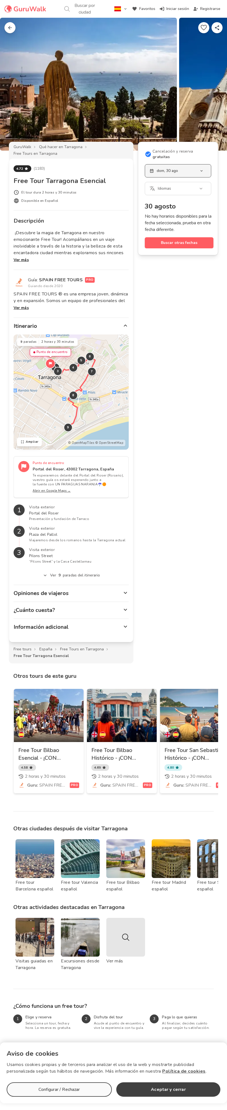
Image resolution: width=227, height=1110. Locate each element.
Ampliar (32, 442)
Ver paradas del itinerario (75, 575)
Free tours (23, 649)
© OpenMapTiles (81, 443)
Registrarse (210, 8)
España (45, 649)
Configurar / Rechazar (59, 1089)
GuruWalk (22, 147)
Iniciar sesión (177, 8)
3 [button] (58, 371)
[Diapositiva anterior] (13, 84)
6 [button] (90, 356)
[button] (50, 364)
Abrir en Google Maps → (52, 491)
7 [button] (92, 371)
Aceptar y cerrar (168, 1089)
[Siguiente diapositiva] (213, 84)
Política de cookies (184, 1071)
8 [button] (73, 395)
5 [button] (81, 360)
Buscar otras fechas (179, 242)
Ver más (21, 259)
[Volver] (10, 27)
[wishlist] (203, 27)
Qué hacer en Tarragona (60, 147)
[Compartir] (217, 27)
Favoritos (147, 8)
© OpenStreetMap (109, 443)
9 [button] (68, 427)
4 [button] (73, 367)
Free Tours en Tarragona (35, 153)
